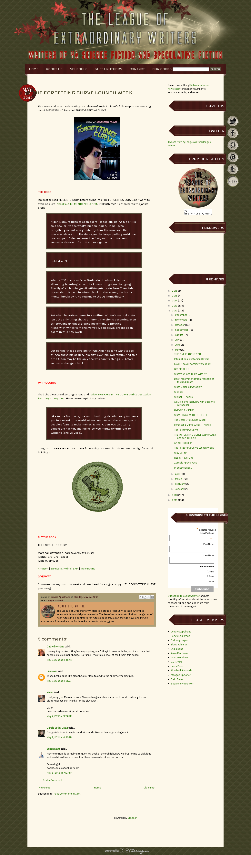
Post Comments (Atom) (67, 793)
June (177, 344)
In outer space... (183, 467)
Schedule (78, 69)
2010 (174, 500)
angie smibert (55, 600)
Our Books (162, 69)
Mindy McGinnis (180, 657)
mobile (211, 581)
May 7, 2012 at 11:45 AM (59, 659)
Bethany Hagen (179, 640)
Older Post (149, 787)
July (177, 339)
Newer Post (45, 787)
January (179, 488)
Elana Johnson (179, 644)
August (179, 334)
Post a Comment (52, 780)
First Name (208, 544)
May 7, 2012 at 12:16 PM (59, 716)
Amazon (43, 568)
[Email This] (141, 597)
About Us (54, 69)
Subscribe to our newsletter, (184, 595)
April (177, 474)
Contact (137, 69)
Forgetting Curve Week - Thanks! (192, 424)
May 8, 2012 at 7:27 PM (59, 772)
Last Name (209, 555)
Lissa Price (177, 666)
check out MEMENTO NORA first (77, 204)
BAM (76, 568)
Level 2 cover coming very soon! (192, 363)
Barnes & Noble (60, 568)
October (180, 324)
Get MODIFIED (181, 369)
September (181, 329)
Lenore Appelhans (61, 597)
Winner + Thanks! (183, 396)
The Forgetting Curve (186, 429)
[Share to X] (149, 597)
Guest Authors (108, 69)
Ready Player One (183, 457)
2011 (174, 495)
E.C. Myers (176, 661)
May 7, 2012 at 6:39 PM (59, 737)
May (177, 349)
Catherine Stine (55, 646)
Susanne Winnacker (182, 683)
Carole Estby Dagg (57, 727)
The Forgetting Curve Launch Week (194, 447)
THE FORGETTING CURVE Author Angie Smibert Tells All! (195, 436)
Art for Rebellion (183, 442)
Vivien (50, 692)
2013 (174, 305)
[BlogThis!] (145, 597)
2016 (174, 290)
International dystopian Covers (191, 359)
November (181, 319)
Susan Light (53, 748)
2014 (174, 300)
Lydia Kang (177, 648)
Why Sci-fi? (180, 452)
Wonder (178, 392)
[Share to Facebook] (152, 597)
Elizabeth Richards (181, 670)
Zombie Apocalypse (185, 462)
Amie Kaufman (179, 653)
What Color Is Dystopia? (188, 386)
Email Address (207, 533)
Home (33, 69)
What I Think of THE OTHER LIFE (191, 414)
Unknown (52, 671)
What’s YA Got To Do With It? (190, 373)
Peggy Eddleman (180, 635)
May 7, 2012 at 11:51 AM (59, 680)
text (212, 576)
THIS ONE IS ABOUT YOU (187, 354)
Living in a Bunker (184, 409)
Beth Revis (177, 679)
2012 (174, 310)
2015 (174, 295)
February (180, 483)
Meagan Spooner (180, 674)
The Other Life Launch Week (190, 419)
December (181, 314)
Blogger (132, 817)
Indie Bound (87, 568)
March (178, 478)
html (212, 571)
